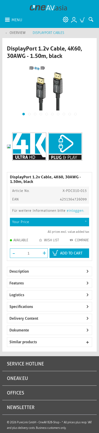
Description (19, 271)
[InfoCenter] (64, 19)
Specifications (21, 307)
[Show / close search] (92, 19)
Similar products (23, 342)
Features (16, 283)
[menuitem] (13, 19)
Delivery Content (23, 318)
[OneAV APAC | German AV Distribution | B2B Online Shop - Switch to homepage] (48, 7)
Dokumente (19, 330)
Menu (17, 20)
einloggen (75, 211)
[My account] (73, 19)
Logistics (16, 295)
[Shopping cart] (82, 19)
